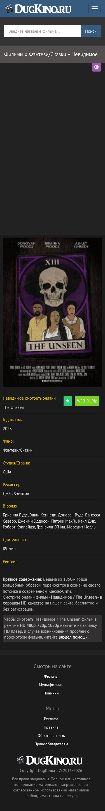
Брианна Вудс (15, 515)
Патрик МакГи (63, 521)
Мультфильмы (51, 684)
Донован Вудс (70, 515)
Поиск (90, 31)
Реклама (51, 718)
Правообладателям (51, 743)
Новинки (51, 693)
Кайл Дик (86, 521)
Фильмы (51, 676)
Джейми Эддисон (34, 521)
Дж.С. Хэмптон (16, 493)
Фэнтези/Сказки (17, 450)
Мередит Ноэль (81, 527)
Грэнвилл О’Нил (51, 527)
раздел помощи (73, 637)
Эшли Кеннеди (42, 515)
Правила (51, 727)
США (7, 472)
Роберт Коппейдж (19, 527)
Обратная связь (51, 735)
